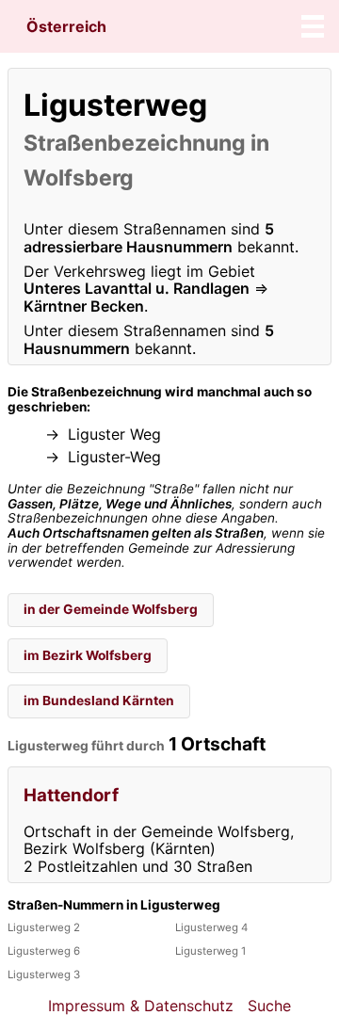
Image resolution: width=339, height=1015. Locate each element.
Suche (269, 1005)
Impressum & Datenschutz (141, 1005)
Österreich (66, 26)
